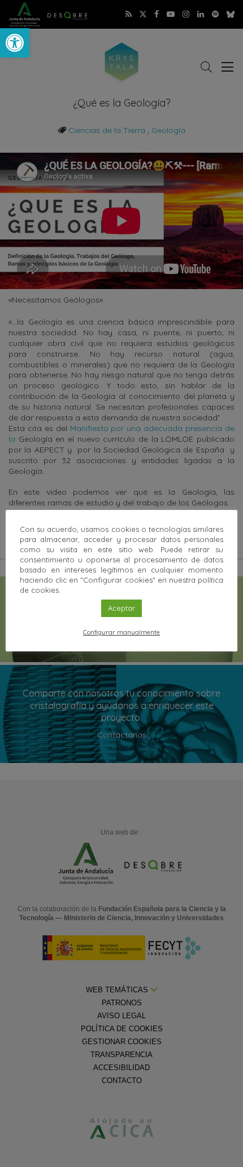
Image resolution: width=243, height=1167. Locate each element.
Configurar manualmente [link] (121, 632)
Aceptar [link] (121, 608)
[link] (14, 42)
